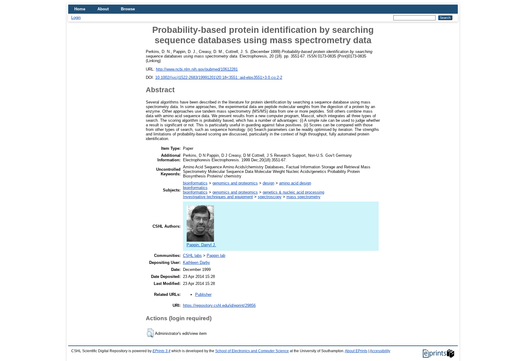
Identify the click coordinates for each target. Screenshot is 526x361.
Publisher (203, 294)
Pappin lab (216, 255)
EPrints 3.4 (161, 351)
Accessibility (380, 351)
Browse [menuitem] (128, 9)
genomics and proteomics (235, 183)
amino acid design (295, 183)
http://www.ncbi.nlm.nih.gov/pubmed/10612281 (197, 69)
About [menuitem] (103, 9)
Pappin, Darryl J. (201, 245)
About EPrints (356, 351)
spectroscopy (270, 197)
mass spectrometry (303, 197)
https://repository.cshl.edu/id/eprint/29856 (219, 305)
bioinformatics (195, 183)
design (268, 183)
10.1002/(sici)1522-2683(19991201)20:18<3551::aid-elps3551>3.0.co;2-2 (218, 77)
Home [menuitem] (79, 9)
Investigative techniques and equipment (218, 197)
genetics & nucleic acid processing (293, 192)
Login (76, 17)
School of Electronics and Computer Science (252, 351)
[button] (150, 333)
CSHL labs (192, 255)
